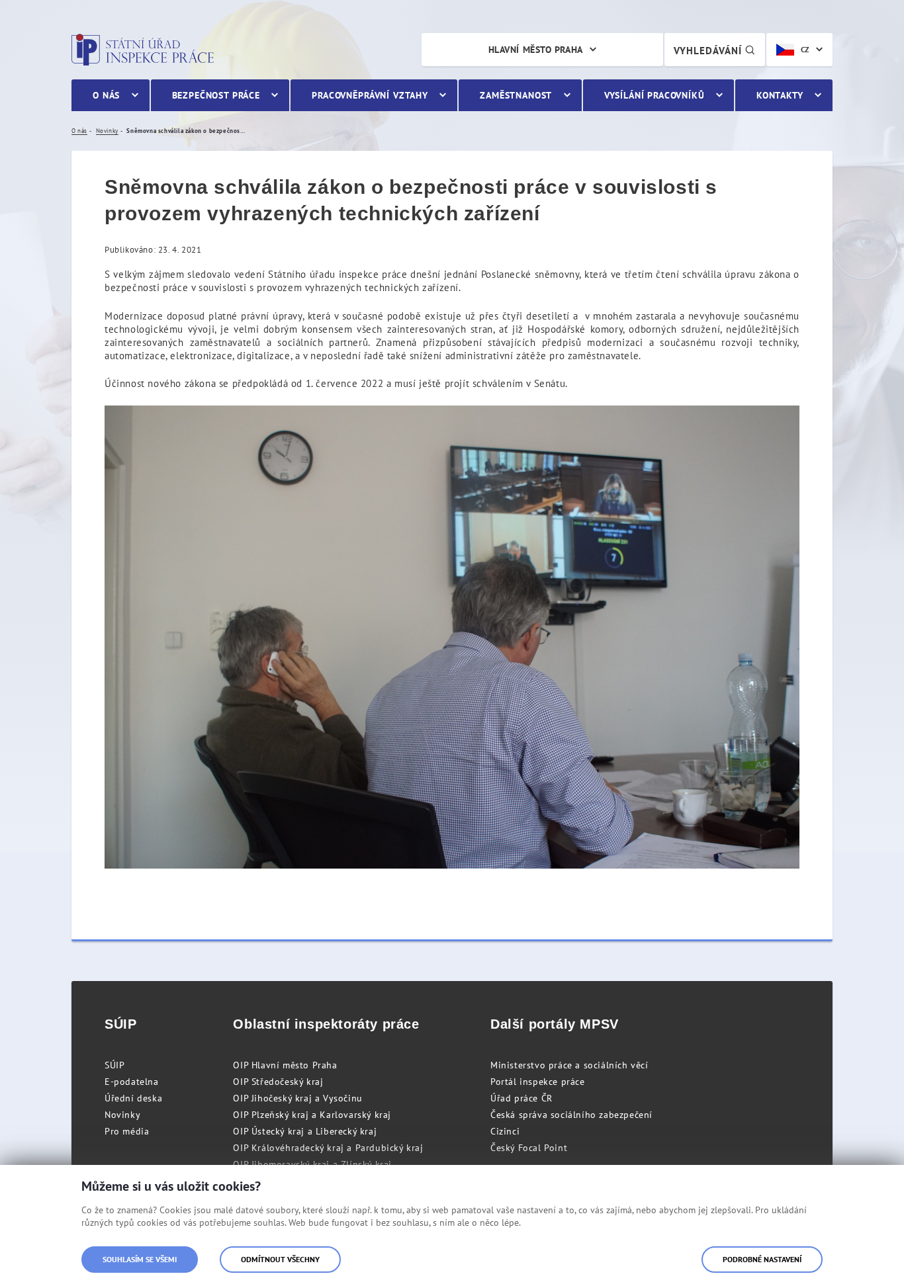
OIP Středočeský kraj (278, 1082)
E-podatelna (132, 1082)
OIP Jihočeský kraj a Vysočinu (297, 1098)
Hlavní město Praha (535, 50)
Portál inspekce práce (537, 1082)
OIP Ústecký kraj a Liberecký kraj (305, 1131)
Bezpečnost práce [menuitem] (216, 95)
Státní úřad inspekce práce (142, 49)
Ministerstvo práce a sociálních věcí (569, 1065)
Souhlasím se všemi (140, 1259)
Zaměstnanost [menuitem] (516, 95)
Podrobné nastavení (762, 1259)
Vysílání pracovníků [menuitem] (654, 95)
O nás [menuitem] (106, 95)
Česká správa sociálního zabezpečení (571, 1115)
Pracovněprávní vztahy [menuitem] (370, 95)
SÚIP (114, 1065)
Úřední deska (133, 1098)
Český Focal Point (528, 1148)
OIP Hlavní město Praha (285, 1065)
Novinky (122, 1115)
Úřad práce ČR (521, 1098)
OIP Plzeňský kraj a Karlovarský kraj (312, 1115)
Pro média (127, 1131)
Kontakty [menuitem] (779, 95)
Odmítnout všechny (280, 1259)
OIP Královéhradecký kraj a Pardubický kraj (328, 1148)
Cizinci (505, 1131)
